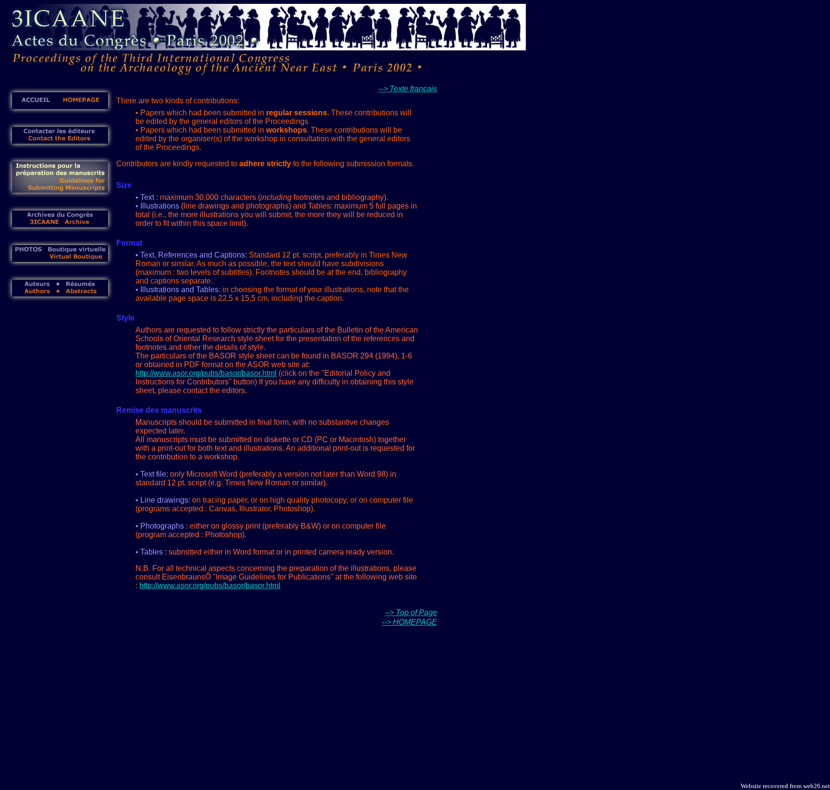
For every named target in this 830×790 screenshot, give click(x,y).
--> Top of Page (411, 612)
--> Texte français (407, 89)
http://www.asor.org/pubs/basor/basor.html (206, 373)
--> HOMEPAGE (409, 622)
